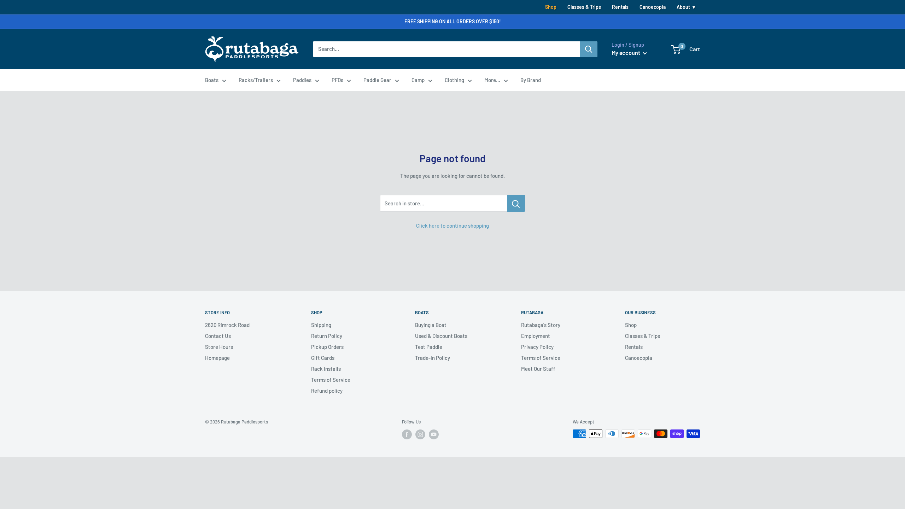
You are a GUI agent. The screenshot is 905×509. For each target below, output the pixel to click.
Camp (418, 80)
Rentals (620, 7)
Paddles (302, 80)
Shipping (321, 325)
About (683, 7)
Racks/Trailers (256, 80)
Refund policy (327, 390)
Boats (211, 80)
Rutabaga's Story (540, 325)
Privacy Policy (537, 347)
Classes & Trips (584, 7)
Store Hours (219, 347)
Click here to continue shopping (452, 225)
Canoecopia (653, 7)
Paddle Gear (377, 80)
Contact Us (218, 336)
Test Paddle (428, 347)
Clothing (454, 80)
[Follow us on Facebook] (407, 434)
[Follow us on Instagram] (420, 434)
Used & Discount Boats (441, 336)
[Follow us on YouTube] (434, 434)
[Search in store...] (516, 203)
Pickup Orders (327, 347)
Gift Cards (322, 358)
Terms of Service (330, 379)
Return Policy (326, 336)
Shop (550, 7)
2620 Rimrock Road (227, 325)
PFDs (337, 80)
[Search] (588, 49)
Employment (535, 336)
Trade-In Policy (432, 358)
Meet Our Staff (538, 368)
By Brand (530, 80)
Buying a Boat (430, 325)
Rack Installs (326, 368)
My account (626, 52)
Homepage (217, 358)
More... (492, 80)
